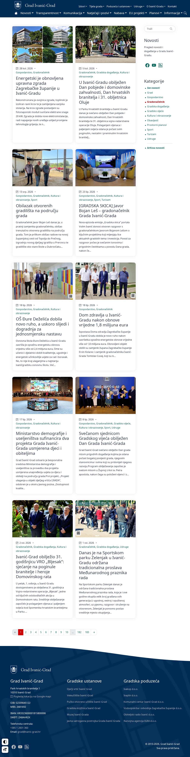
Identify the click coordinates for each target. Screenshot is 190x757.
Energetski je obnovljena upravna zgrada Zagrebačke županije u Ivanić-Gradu (39, 85)
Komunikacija (73, 13)
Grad (150, 92)
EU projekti (136, 13)
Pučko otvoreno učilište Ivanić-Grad (87, 701)
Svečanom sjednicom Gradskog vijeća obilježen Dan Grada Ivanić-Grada (103, 438)
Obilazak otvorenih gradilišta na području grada (37, 210)
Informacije (172, 13)
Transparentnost (47, 13)
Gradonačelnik (41, 72)
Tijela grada (95, 6)
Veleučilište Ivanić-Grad (80, 695)
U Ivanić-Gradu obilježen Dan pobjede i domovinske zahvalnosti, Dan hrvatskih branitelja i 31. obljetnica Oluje (104, 92)
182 (79, 632)
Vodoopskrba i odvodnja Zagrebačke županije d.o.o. (153, 708)
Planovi (154, 13)
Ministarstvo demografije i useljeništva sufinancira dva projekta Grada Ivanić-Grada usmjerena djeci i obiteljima (42, 443)
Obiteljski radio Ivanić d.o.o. (139, 714)
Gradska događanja (108, 72)
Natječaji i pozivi (98, 13)
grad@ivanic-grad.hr (29, 731)
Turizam (106, 199)
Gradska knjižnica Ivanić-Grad (83, 708)
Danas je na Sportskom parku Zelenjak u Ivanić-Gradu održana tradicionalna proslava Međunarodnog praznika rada (103, 565)
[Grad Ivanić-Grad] (35, 5)
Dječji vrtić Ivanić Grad (79, 689)
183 (87, 632)
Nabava (119, 13)
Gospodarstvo (24, 72)
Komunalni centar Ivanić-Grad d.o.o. (144, 701)
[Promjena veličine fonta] (5, 749)
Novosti (25, 13)
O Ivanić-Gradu (155, 6)
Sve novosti (153, 88)
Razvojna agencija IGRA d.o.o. (140, 721)
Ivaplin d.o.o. (131, 695)
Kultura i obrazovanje (91, 427)
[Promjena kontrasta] (5, 742)
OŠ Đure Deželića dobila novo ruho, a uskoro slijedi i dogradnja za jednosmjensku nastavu (42, 326)
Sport (34, 199)
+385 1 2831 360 (19, 727)
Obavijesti (152, 120)
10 (66, 632)
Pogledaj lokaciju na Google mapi (32, 696)
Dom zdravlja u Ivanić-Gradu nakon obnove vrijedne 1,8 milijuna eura (103, 320)
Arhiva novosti (155, 147)
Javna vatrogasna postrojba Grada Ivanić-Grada (93, 721)
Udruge (138, 6)
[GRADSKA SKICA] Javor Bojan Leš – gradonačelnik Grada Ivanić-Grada (104, 210)
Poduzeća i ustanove (118, 6)
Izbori (82, 6)
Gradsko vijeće (122, 423)
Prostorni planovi (157, 125)
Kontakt (172, 6)
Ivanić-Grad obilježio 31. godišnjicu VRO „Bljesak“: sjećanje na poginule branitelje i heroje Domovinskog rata (40, 566)
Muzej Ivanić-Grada (78, 714)
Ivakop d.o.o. (131, 689)
